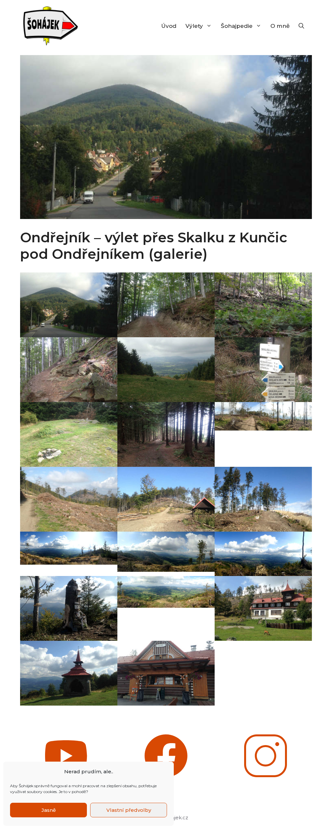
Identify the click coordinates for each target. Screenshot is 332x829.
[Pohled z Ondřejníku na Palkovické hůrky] (166, 592)
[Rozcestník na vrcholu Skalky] (263, 369)
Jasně (49, 810)
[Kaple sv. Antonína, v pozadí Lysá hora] (68, 673)
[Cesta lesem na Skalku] (166, 304)
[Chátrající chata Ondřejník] (263, 608)
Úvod (168, 26)
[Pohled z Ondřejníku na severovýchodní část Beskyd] (263, 554)
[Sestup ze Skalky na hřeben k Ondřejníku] (166, 434)
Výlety (194, 26)
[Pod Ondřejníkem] (263, 499)
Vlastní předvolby (128, 810)
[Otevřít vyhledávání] (301, 26)
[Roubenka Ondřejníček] (166, 673)
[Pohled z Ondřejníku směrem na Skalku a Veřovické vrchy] (166, 552)
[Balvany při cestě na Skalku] (68, 369)
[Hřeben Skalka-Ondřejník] (263, 416)
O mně (280, 26)
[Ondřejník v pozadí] (68, 499)
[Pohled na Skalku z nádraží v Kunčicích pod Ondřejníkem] (68, 304)
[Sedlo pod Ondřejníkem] (166, 499)
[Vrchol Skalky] (68, 434)
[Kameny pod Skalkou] (263, 304)
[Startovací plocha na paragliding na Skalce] (166, 369)
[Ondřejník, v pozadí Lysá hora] (68, 608)
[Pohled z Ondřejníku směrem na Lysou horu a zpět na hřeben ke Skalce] (68, 548)
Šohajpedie (237, 26)
